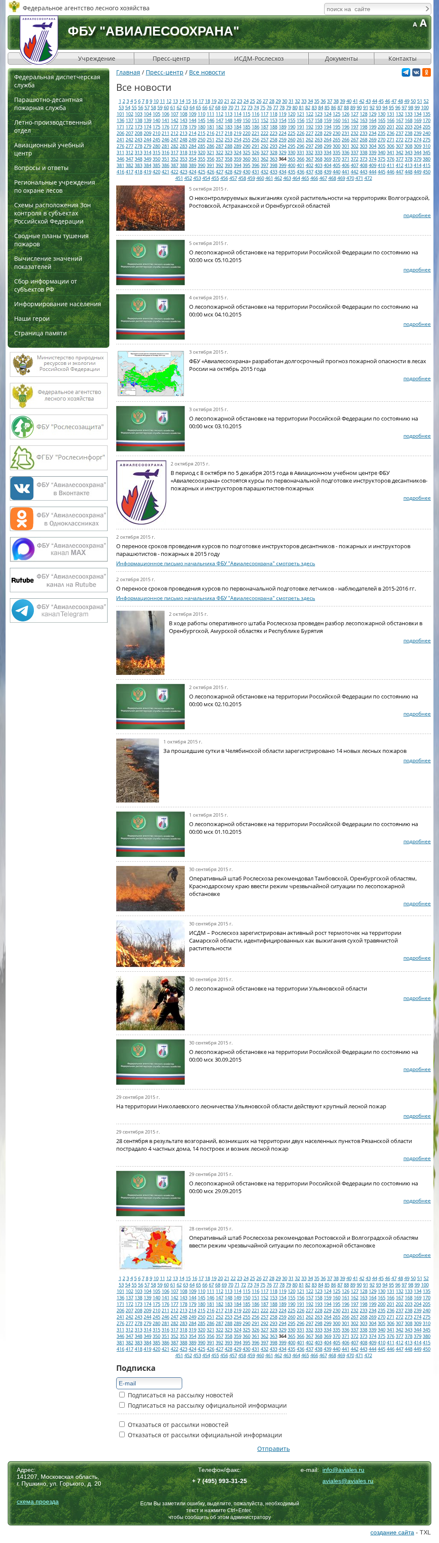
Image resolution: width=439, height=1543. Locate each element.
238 (408, 133)
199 (372, 126)
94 (385, 107)
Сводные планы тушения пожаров (51, 240)
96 (397, 107)
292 (264, 146)
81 (301, 107)
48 (400, 101)
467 (323, 178)
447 (399, 171)
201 (390, 126)
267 (354, 139)
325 (246, 152)
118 (273, 113)
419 (147, 171)
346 (120, 158)
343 (408, 152)
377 (399, 158)
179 (192, 126)
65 (198, 107)
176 (165, 126)
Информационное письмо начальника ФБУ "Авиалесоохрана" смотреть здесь (215, 563)
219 (237, 133)
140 (156, 120)
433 (273, 171)
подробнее (417, 215)
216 (210, 133)
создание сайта (392, 1532)
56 (140, 107)
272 (399, 139)
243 (138, 139)
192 (309, 126)
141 (165, 120)
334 (327, 152)
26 (259, 101)
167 (399, 120)
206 (120, 133)
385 (156, 165)
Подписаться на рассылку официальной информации (206, 1405)
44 (374, 101)
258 (273, 139)
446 (390, 171)
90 (359, 107)
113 (228, 113)
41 (355, 101)
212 (174, 133)
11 (162, 101)
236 (390, 133)
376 (390, 158)
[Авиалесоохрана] (39, 40)
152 (264, 120)
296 (300, 146)
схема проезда (38, 1501)
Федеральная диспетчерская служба (57, 81)
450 (426, 171)
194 (327, 126)
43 (368, 101)
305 (381, 146)
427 (219, 171)
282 (174, 146)
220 (246, 133)
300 (336, 146)
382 (129, 165)
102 (129, 113)
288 (228, 146)
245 (156, 139)
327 (264, 152)
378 (408, 158)
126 (345, 113)
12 (168, 101)
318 (183, 152)
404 (327, 165)
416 (120, 171)
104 (147, 113)
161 (345, 120)
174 (147, 126)
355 (201, 158)
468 (332, 178)
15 (188, 101)
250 (201, 139)
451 (179, 178)
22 (233, 101)
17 (201, 101)
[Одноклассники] (426, 74)
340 (381, 152)
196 (345, 126)
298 (318, 146)
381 (120, 165)
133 (408, 113)
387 (174, 165)
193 (318, 126)
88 (346, 107)
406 (345, 165)
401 (300, 165)
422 (174, 171)
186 (255, 126)
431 (255, 171)
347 (129, 158)
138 (138, 120)
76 (269, 107)
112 (219, 113)
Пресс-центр (171, 58)
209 (147, 133)
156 (300, 120)
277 (129, 146)
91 (365, 107)
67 (211, 107)
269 (372, 139)
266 (345, 139)
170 (426, 120)
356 (210, 158)
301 (345, 146)
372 (354, 158)
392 (219, 165)
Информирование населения (57, 304)
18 (207, 101)
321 (210, 152)
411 (390, 165)
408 (363, 165)
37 (329, 101)
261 (300, 139)
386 (165, 165)
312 (129, 152)
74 (256, 107)
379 (417, 158)
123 (318, 113)
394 (237, 165)
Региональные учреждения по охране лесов (54, 186)
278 (138, 146)
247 (174, 139)
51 (419, 101)
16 (194, 101)
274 (417, 139)
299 (327, 146)
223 (273, 133)
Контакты (402, 58)
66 (204, 107)
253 (228, 139)
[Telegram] (406, 74)
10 (156, 101)
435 (291, 171)
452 (188, 178)
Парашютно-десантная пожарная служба (48, 104)
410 (381, 165)
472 (368, 178)
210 (156, 133)
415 (426, 165)
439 (327, 171)
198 (363, 126)
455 (215, 178)
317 (174, 152)
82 (307, 107)
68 (217, 107)
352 (174, 158)
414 (417, 165)
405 (336, 165)
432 (264, 171)
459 (251, 178)
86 (333, 107)
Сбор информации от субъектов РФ (45, 285)
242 (129, 139)
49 (406, 101)
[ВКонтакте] (416, 74)
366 (300, 158)
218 (228, 133)
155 (291, 120)
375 (381, 158)
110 (201, 113)
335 (336, 152)
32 (297, 101)
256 (255, 139)
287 (219, 146)
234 (372, 133)
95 (391, 107)
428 (228, 171)
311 (120, 152)
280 (156, 146)
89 (352, 107)
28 (271, 101)
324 (237, 152)
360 (246, 158)
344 (417, 152)
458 (242, 178)
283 (183, 146)
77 (275, 107)
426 (210, 171)
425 (201, 171)
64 (192, 107)
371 (345, 158)
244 (147, 139)
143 (183, 120)
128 (363, 113)
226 (300, 133)
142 (174, 120)
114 (237, 113)
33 (304, 101)
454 (206, 178)
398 (273, 165)
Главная (128, 72)
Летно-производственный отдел (53, 126)
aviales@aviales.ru (347, 1480)
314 (147, 152)
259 (282, 139)
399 (282, 165)
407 (354, 165)
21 (226, 101)
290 (246, 146)
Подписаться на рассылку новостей (179, 1395)
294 (282, 146)
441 (345, 171)
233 (363, 133)
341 (390, 152)
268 (363, 139)
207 (129, 133)
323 (228, 152)
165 (381, 120)
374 (372, 158)
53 (121, 107)
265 (336, 139)
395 (246, 165)
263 (318, 139)
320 (201, 152)
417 (129, 171)
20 (220, 101)
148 (228, 120)
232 (354, 133)
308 (408, 146)
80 (295, 107)
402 (309, 165)
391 (210, 165)
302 (354, 146)
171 (120, 126)
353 (183, 158)
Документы (341, 58)
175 (156, 126)
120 (291, 113)
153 (273, 120)
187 (264, 126)
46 (387, 101)
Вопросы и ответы (41, 168)
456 (224, 178)
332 (309, 152)
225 (291, 133)
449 (417, 171)
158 (318, 120)
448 (408, 171)
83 (314, 107)
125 (336, 113)
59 (159, 107)
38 (336, 101)
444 (372, 171)
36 (323, 101)
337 (354, 152)
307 (399, 146)
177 (174, 126)
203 (408, 126)
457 (233, 178)
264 (327, 139)
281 (165, 146)
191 (300, 126)
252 (219, 139)
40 (349, 101)
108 (183, 113)
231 (345, 133)
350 (156, 158)
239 (417, 133)
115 (246, 113)
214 (192, 133)
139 (147, 120)
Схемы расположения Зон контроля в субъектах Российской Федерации (52, 213)
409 (372, 165)
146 (210, 120)
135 (426, 113)
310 (426, 146)
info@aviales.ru (343, 1469)
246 (165, 139)
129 (372, 113)
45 (381, 101)
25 (252, 101)
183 (228, 126)
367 (309, 158)
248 (183, 139)
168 (408, 120)
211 (165, 133)
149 (237, 120)
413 (408, 165)
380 (426, 158)
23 (239, 101)
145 (201, 120)
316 (165, 152)
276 (120, 146)
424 (192, 171)
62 (179, 107)
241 (120, 139)
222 (264, 133)
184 (237, 126)
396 (255, 165)
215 (201, 133)
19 (213, 101)
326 (255, 152)
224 (282, 133)
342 (399, 152)
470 (350, 178)
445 (381, 171)
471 (359, 178)
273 (408, 139)
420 (156, 171)
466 (314, 178)
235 (381, 133)
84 (320, 107)
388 (183, 165)
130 (381, 113)
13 (175, 101)
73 (250, 107)
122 (309, 113)
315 (156, 152)
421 (165, 171)
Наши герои (32, 318)
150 (246, 120)
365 (291, 158)
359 (237, 158)
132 (399, 113)
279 (147, 146)
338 (363, 152)
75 (262, 107)
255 (246, 139)
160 (336, 120)
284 (192, 146)
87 (340, 107)
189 (282, 126)
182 (219, 126)
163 (363, 120)
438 (318, 171)
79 (288, 107)
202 (399, 126)
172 (129, 126)
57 (147, 107)
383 (138, 165)
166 (390, 120)
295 (291, 146)
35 (316, 101)
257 (264, 139)
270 (381, 139)
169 (417, 120)
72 (243, 107)
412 (399, 165)
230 (336, 133)
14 (181, 101)
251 (210, 139)
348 (138, 158)
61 (172, 107)
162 (354, 120)
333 (318, 152)
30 (284, 101)
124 (327, 113)
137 (129, 120)
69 (224, 107)
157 (309, 120)
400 (291, 165)
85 (327, 107)
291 (255, 146)
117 (264, 113)
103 (138, 113)
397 (264, 165)
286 (210, 146)
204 (417, 126)
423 (183, 171)
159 (327, 120)
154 (282, 120)
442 (354, 171)
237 (399, 133)
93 (378, 107)
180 (201, 126)
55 (134, 107)
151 (255, 120)
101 (120, 113)
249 (192, 139)
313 (138, 152)
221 (255, 133)
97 (404, 107)
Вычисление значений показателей (48, 262)
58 (153, 107)
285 (201, 146)
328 (273, 152)
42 (361, 101)
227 (309, 133)
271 (390, 139)
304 (372, 146)
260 (291, 139)
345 (426, 152)
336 (345, 152)
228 (318, 133)
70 (230, 107)
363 (273, 158)
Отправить (273, 1449)
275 (426, 139)
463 (287, 178)
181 (210, 126)
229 (327, 133)
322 (219, 152)
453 (197, 178)
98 (410, 107)
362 (264, 158)
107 (174, 113)
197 (354, 126)
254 (237, 139)
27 (265, 101)
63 (185, 107)
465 (305, 178)
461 (269, 178)
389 (192, 165)
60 (166, 107)
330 (291, 152)
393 (228, 165)
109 (192, 113)
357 (219, 158)
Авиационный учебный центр (49, 149)
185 (246, 126)
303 (363, 146)
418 (138, 171)
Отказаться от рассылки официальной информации (204, 1435)
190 (291, 126)
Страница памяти (40, 333)
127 (354, 113)
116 (255, 113)
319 (192, 152)
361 (255, 158)
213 (183, 133)
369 (327, 158)
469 (341, 178)
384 (147, 165)
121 (300, 113)
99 (417, 107)
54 (127, 107)
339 (372, 152)
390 (201, 165)
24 (246, 101)
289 (237, 146)
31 (291, 101)
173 (138, 126)
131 (390, 113)
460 (260, 178)
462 (278, 178)
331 (300, 152)
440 (336, 171)
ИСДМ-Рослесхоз (259, 58)
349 (147, 158)
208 (138, 133)
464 (296, 178)
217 (219, 133)
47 (394, 101)
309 (417, 146)
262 (309, 139)
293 (273, 146)
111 (210, 113)
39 (342, 101)
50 (413, 101)
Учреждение (96, 58)
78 (282, 107)
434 (282, 171)
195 (336, 126)
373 (363, 158)
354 (192, 158)
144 (192, 120)
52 (426, 101)
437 (309, 171)
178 (183, 126)
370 (336, 158)
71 (237, 107)
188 (273, 126)
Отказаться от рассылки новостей (177, 1425)
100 (425, 107)
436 (300, 171)
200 (381, 126)
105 (156, 113)
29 (278, 101)
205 (426, 126)
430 (246, 171)
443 (363, 171)
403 (318, 165)
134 (417, 113)
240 (426, 133)
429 (237, 171)
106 (165, 113)
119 (282, 113)
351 (165, 158)
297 (309, 146)
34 (310, 101)
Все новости (207, 72)
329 (282, 152)
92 (372, 107)
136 (120, 120)
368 (318, 158)
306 (390, 146)
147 (219, 120)
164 (372, 120)
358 (228, 158)
